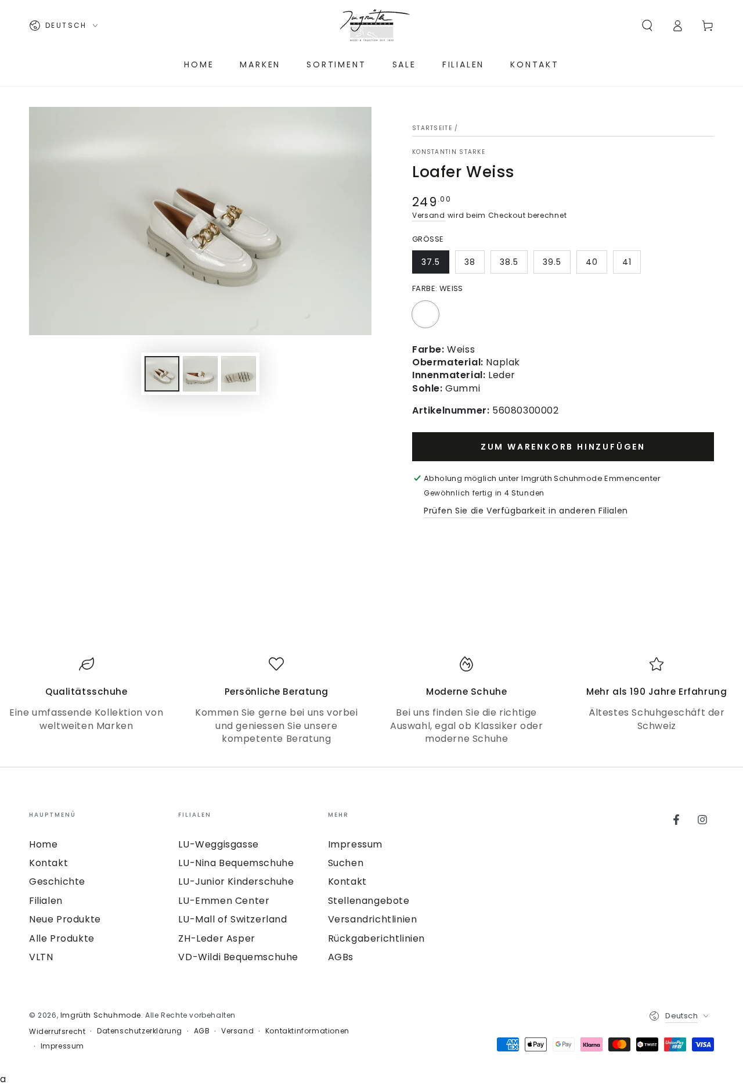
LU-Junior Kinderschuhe (236, 881)
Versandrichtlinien (372, 919)
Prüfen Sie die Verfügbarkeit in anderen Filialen (526, 510)
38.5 (509, 262)
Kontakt (48, 863)
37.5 (430, 262)
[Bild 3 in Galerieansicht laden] (238, 374)
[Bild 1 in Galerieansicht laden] (162, 374)
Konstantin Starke (448, 152)
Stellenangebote (369, 900)
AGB (202, 1031)
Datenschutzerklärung (139, 1031)
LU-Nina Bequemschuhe (236, 863)
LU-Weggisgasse (218, 844)
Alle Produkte (62, 938)
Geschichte (57, 881)
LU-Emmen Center (223, 900)
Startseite (432, 128)
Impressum (355, 844)
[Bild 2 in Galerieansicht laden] (200, 374)
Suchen (346, 863)
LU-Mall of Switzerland (232, 919)
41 (627, 262)
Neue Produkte (65, 919)
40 (592, 262)
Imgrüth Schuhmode (100, 1015)
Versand (428, 215)
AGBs (341, 957)
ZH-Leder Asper (216, 938)
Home (43, 844)
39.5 (552, 262)
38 (469, 262)
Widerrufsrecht (57, 1031)
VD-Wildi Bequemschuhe (238, 957)
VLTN (41, 957)
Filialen (46, 900)
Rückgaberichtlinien (376, 938)
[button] (647, 25)
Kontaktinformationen (307, 1031)
